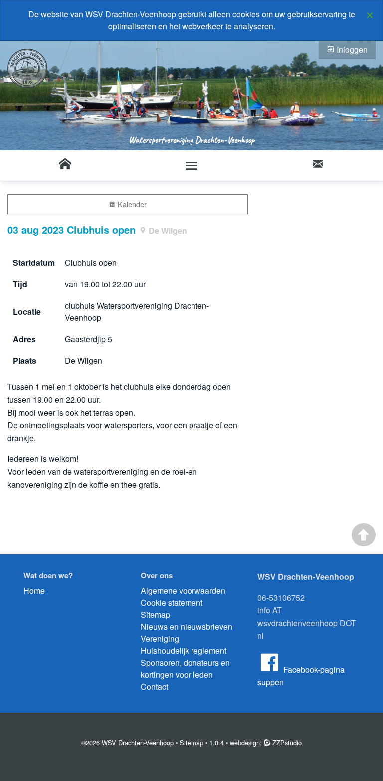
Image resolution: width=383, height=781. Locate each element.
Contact (154, 686)
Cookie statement (171, 602)
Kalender (131, 204)
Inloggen (351, 49)
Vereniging (160, 638)
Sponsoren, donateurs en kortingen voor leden (185, 668)
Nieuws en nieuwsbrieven (186, 626)
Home (34, 590)
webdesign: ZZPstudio (266, 742)
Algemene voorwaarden (183, 590)
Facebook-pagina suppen (301, 676)
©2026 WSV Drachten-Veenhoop (127, 742)
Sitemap (155, 614)
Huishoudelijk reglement (183, 650)
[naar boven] (364, 534)
